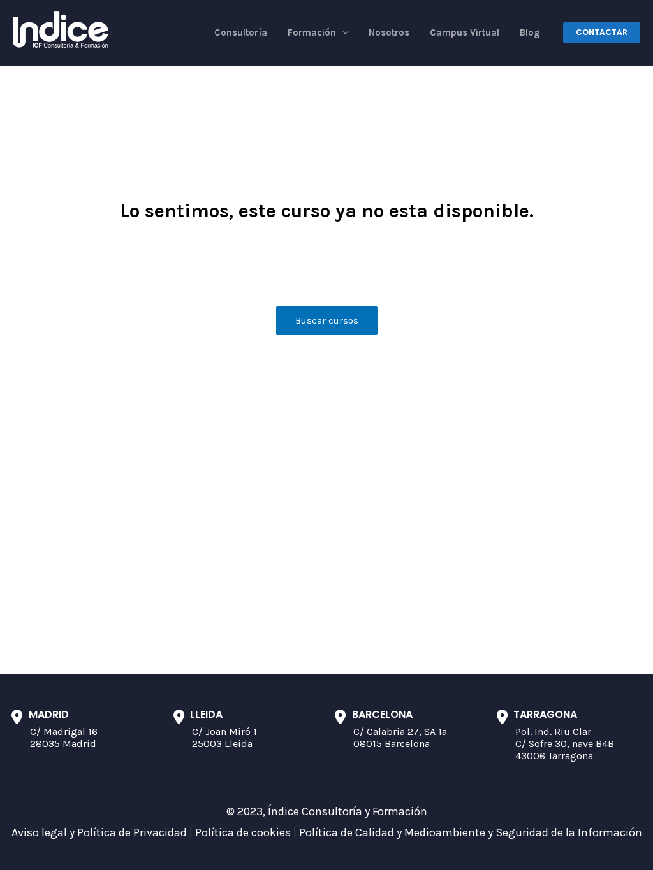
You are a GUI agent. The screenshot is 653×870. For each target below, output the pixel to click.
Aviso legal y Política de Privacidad (99, 832)
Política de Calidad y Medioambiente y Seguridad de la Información (470, 832)
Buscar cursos (326, 320)
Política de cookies (243, 832)
